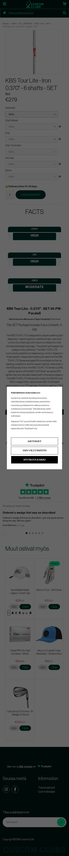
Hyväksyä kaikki (34, 459)
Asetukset (34, 441)
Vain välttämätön (35, 450)
